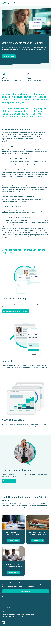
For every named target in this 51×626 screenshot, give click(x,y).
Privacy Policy (6, 607)
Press (3, 601)
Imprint (4, 611)
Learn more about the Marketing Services (15, 311)
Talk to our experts (8, 56)
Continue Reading (13, 540)
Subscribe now (25, 591)
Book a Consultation (9, 481)
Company (4, 599)
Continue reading (13, 572)
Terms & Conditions (7, 609)
